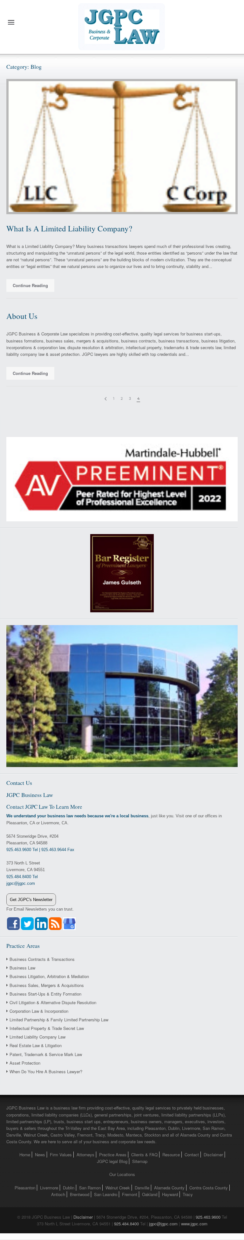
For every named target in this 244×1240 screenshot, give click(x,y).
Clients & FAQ (144, 1155)
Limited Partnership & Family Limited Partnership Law (59, 1020)
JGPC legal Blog (112, 1161)
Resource (171, 1155)
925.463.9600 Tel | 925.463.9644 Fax (40, 849)
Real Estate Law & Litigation (36, 1045)
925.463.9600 (208, 1217)
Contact (192, 1155)
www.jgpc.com (194, 1224)
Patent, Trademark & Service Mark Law (46, 1054)
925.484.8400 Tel (22, 876)
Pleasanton (25, 1188)
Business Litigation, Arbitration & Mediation (49, 976)
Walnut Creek (117, 1188)
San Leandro (105, 1194)
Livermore (49, 1188)
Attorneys (85, 1155)
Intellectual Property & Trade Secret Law (47, 1028)
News (40, 1155)
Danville (142, 1188)
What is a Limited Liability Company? (69, 228)
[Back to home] (122, 22)
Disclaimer (213, 1155)
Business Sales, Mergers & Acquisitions (47, 985)
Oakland (149, 1194)
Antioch (58, 1194)
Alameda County (169, 1188)
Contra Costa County (208, 1188)
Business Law (22, 968)
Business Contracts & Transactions (42, 959)
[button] (11, 22)
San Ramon (90, 1188)
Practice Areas (112, 1155)
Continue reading (30, 285)
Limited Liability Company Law (37, 1037)
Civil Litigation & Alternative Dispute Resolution (53, 1002)
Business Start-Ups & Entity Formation (45, 994)
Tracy (188, 1194)
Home (24, 1155)
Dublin (68, 1188)
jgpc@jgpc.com (163, 1224)
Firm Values (61, 1155)
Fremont (129, 1194)
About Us (21, 316)
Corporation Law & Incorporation (39, 1011)
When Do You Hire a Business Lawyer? (46, 1071)
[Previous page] (105, 399)
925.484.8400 (126, 1224)
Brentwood (79, 1194)
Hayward (170, 1194)
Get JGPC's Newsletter (31, 899)
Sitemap (139, 1161)
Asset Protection (25, 1063)
